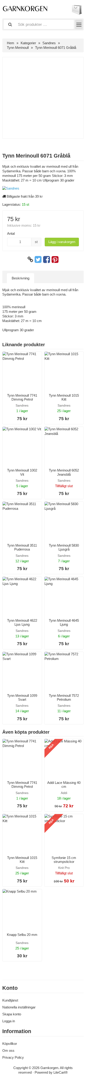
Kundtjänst (10, 1000)
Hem (10, 43)
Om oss (8, 1050)
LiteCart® (60, 1072)
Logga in (8, 1021)
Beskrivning (20, 278)
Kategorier (28, 43)
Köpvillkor (9, 1044)
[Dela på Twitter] (38, 259)
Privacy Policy (13, 1057)
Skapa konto (11, 1014)
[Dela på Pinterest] (55, 259)
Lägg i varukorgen (61, 242)
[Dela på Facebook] (46, 259)
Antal (11, 233)
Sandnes (49, 43)
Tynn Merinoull (18, 48)
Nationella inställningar (19, 1007)
